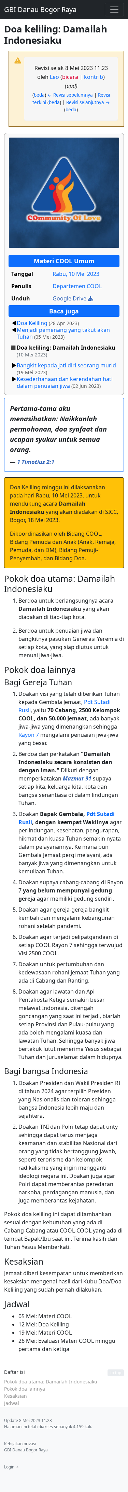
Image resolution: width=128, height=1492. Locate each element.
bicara (70, 77)
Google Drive (70, 298)
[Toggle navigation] (114, 9)
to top (115, 1373)
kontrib (93, 77)
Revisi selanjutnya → (88, 102)
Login (9, 1467)
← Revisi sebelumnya (70, 95)
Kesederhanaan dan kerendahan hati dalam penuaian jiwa (65, 382)
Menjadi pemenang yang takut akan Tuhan (63, 333)
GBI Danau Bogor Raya (40, 9)
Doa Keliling (32, 323)
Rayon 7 (28, 734)
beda (39, 95)
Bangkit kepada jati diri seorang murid (66, 365)
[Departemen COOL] (64, 192)
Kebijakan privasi (20, 1444)
